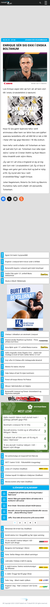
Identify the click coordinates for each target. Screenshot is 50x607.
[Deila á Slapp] (21, 199)
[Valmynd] (45, 2)
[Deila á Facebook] (3, 199)
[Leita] (40, 2)
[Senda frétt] (15, 199)
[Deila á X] (9, 199)
